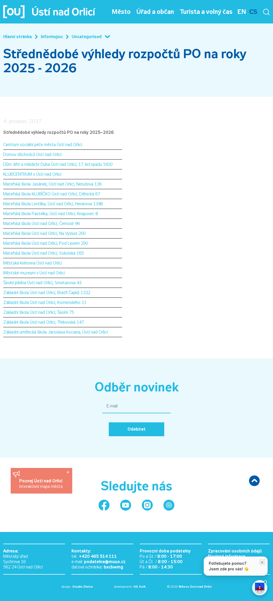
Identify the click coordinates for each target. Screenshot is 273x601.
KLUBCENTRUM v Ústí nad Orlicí (32, 174)
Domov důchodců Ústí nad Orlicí (32, 154)
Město (121, 11)
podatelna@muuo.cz (105, 561)
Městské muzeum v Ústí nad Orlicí (34, 273)
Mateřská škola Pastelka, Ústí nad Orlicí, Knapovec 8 (50, 213)
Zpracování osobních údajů (235, 551)
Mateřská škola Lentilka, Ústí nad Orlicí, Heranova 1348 (53, 204)
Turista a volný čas (206, 11)
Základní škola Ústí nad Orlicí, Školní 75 (38, 312)
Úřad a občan (155, 11)
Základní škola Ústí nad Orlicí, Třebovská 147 (43, 322)
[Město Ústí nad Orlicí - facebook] (104, 505)
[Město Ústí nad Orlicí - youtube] (125, 505)
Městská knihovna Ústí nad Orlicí (32, 263)
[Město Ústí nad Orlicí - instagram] (147, 505)
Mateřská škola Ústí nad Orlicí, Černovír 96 (41, 223)
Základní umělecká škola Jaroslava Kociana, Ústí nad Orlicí (55, 332)
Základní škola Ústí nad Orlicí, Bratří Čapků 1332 (46, 292)
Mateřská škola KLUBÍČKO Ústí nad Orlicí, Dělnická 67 (51, 194)
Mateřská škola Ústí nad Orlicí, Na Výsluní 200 (44, 233)
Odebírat (136, 429)
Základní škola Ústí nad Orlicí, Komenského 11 (44, 302)
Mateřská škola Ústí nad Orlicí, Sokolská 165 (43, 253)
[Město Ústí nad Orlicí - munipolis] (168, 505)
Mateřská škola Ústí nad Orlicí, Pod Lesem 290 (45, 243)
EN (241, 11)
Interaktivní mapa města (41, 486)
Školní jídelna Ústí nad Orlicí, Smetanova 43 (42, 283)
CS (253, 11)
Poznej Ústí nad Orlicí (41, 480)
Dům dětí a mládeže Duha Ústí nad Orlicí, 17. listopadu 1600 (58, 164)
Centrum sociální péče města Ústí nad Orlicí (42, 144)
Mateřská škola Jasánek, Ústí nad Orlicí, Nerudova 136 (52, 184)
